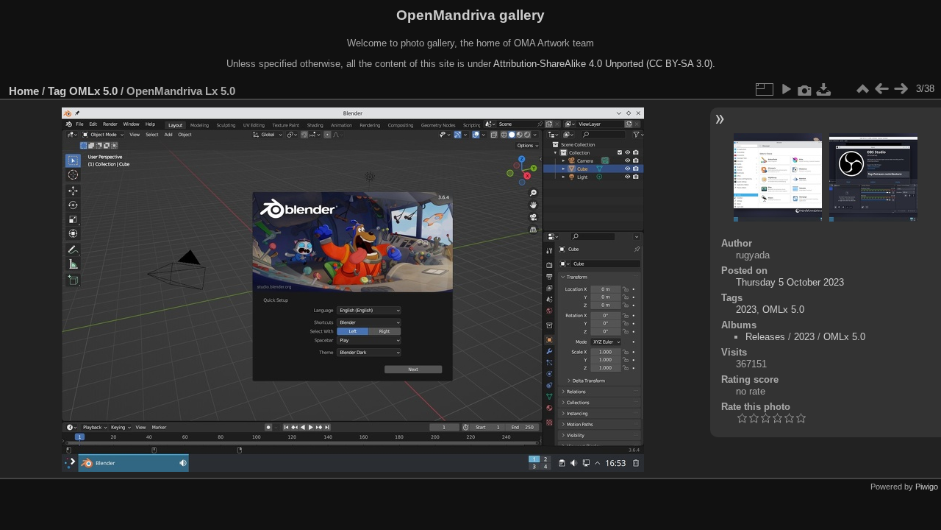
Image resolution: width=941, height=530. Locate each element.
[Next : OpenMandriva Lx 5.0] (900, 89)
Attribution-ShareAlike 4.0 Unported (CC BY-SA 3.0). (604, 63)
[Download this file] (824, 89)
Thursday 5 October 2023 (790, 282)
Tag (57, 91)
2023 (746, 309)
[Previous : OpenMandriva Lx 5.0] (881, 89)
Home (24, 91)
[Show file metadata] (805, 89)
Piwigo (926, 486)
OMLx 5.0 (93, 91)
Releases (765, 336)
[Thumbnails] (862, 89)
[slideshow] (785, 89)
